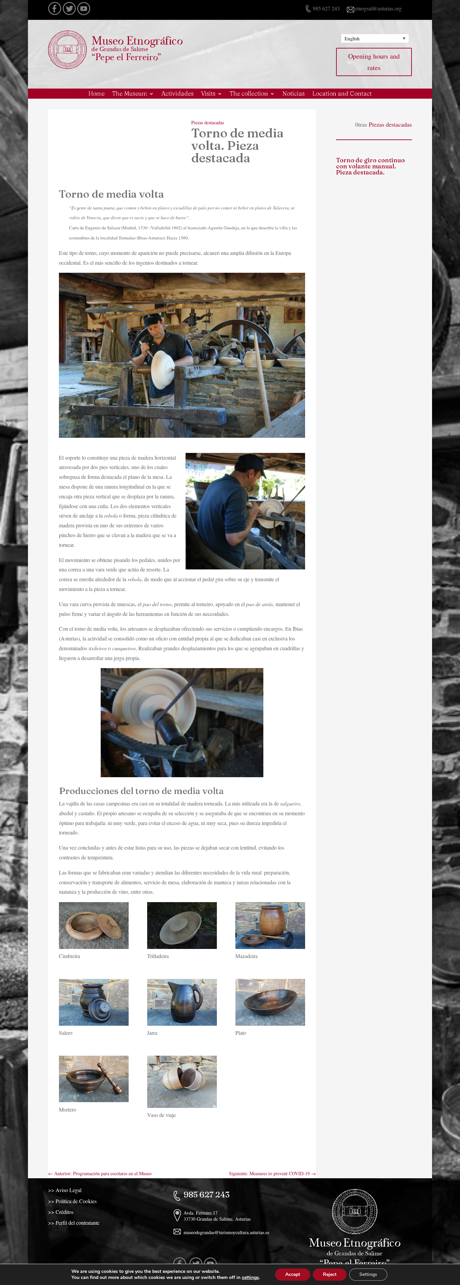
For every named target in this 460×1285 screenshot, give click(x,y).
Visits (208, 94)
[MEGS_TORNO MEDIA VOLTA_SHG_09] (182, 1003)
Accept (292, 1274)
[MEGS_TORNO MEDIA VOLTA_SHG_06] (182, 926)
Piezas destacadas (207, 122)
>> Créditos (60, 1211)
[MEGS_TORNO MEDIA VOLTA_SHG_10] (270, 1003)
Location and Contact (342, 94)
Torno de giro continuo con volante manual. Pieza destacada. (370, 166)
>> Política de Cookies (72, 1201)
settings (250, 1278)
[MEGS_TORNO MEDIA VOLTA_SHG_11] (94, 1080)
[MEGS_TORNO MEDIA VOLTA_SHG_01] (94, 926)
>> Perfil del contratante (73, 1222)
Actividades (177, 94)
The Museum (129, 94)
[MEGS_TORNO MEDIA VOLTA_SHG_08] (94, 1003)
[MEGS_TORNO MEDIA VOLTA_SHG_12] (182, 1083)
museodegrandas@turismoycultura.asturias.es (226, 1232)
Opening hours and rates (374, 62)
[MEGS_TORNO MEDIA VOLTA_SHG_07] (270, 926)
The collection (249, 94)
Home (96, 94)
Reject (329, 1274)
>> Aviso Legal (64, 1189)
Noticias (293, 94)
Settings (368, 1274)
